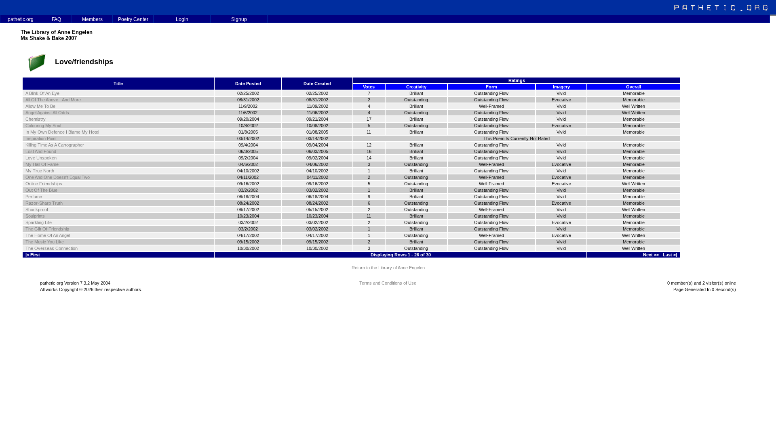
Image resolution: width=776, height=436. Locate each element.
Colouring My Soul (43, 125)
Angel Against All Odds (47, 112)
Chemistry (35, 119)
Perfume (33, 196)
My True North (39, 170)
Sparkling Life (38, 222)
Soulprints (35, 216)
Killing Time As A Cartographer (54, 145)
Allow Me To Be (40, 106)
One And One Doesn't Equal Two (57, 177)
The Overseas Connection (51, 248)
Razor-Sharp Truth (44, 203)
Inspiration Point (41, 138)
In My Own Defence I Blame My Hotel (62, 132)
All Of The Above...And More (53, 99)
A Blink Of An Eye (42, 93)
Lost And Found (40, 151)
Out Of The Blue (41, 190)
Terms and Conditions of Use (387, 283)
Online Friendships (43, 183)
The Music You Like (44, 241)
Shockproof (36, 209)
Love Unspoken (41, 157)
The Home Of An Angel (47, 235)
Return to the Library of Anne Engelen (388, 267)
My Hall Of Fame (42, 164)
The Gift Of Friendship (47, 228)
